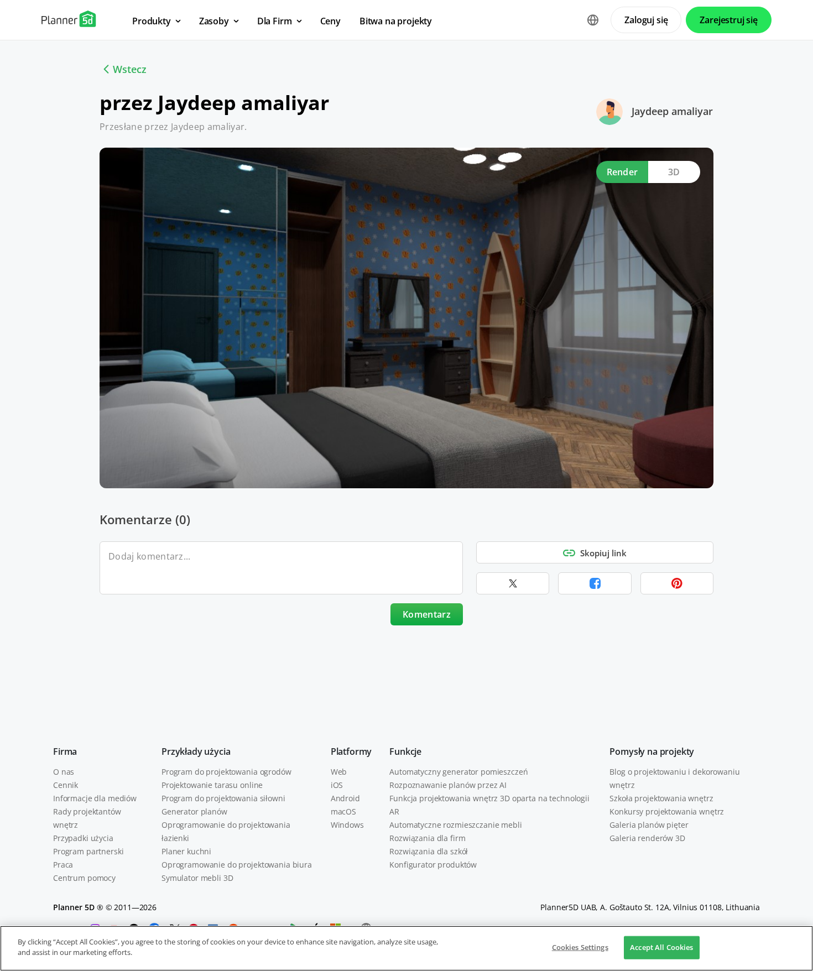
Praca (63, 864)
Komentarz (427, 614)
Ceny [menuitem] (330, 21)
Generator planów (194, 811)
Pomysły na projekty (651, 751)
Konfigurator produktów (433, 864)
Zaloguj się (646, 20)
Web (339, 771)
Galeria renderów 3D (647, 838)
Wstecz (130, 69)
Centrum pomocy (84, 878)
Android (345, 798)
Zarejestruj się (729, 20)
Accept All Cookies (661, 947)
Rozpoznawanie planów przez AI (448, 785)
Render (622, 172)
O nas (63, 771)
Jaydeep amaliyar (672, 111)
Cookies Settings (580, 947)
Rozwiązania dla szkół (428, 851)
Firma (65, 751)
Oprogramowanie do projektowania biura (236, 864)
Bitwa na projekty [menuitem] (395, 21)
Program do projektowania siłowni (223, 798)
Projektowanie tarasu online (212, 785)
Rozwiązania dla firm (427, 838)
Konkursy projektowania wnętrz (666, 811)
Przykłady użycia (195, 751)
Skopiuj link (603, 552)
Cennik (65, 785)
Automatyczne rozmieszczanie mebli (455, 824)
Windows (347, 824)
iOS (337, 785)
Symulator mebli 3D (197, 878)
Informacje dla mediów (95, 798)
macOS (343, 811)
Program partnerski (88, 851)
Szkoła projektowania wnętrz (661, 798)
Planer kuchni (186, 851)
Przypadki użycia (83, 838)
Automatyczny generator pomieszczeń (458, 771)
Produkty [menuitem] (151, 21)
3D (674, 172)
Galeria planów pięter (648, 824)
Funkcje (405, 751)
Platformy (351, 751)
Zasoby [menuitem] (214, 21)
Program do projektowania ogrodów (226, 771)
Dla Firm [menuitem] (274, 21)
